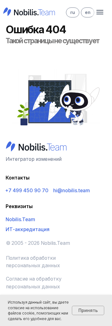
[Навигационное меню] (99, 12)
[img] (28, 11)
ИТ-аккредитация (27, 229)
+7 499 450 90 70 (27, 190)
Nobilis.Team (20, 219)
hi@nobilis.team (71, 190)
